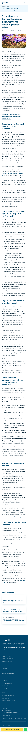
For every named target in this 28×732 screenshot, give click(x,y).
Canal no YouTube (6, 676)
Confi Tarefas (5, 686)
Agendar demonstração (12, 729)
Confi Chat (4, 688)
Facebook (11, 718)
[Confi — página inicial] (5, 2)
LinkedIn (17, 718)
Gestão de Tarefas (6, 656)
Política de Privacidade (8, 695)
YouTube (23, 718)
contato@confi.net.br (9, 710)
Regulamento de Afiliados (8, 700)
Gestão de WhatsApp (7, 658)
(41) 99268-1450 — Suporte (10, 712)
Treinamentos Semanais (8, 673)
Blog (8, 6)
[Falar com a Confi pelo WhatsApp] (25, 729)
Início (3, 6)
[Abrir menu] (24, 2)
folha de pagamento (19, 517)
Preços (3, 663)
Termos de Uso (6, 698)
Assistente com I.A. (7, 661)
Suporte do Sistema (7, 683)
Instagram (4, 718)
